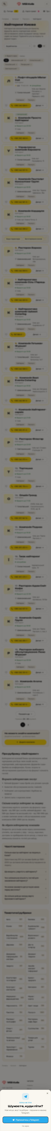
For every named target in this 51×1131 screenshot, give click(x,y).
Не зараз (25, 1126)
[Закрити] (47, 1093)
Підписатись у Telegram (27, 1120)
